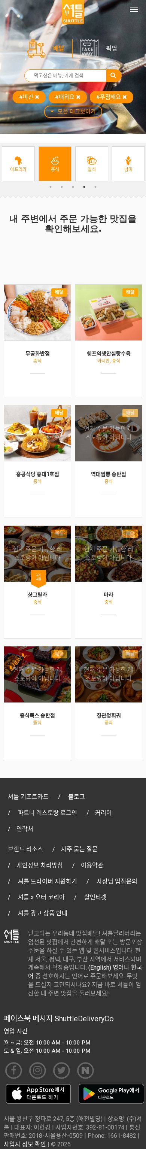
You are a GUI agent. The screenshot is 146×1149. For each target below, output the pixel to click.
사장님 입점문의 (117, 881)
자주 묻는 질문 (79, 849)
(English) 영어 (106, 967)
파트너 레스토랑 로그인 (47, 812)
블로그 (76, 796)
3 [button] (73, 187)
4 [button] (84, 187)
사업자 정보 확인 (25, 1144)
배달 (58, 48)
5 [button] (95, 187)
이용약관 (92, 865)
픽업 (111, 48)
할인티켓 (95, 897)
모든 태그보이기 (77, 111)
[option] (18, 163)
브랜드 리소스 (25, 849)
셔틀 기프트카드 (28, 796)
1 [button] (50, 187)
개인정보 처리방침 (39, 865)
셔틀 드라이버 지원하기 (47, 881)
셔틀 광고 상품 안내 (42, 913)
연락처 (24, 829)
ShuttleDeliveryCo (84, 1018)
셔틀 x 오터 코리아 (41, 897)
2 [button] (62, 187)
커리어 (103, 812)
